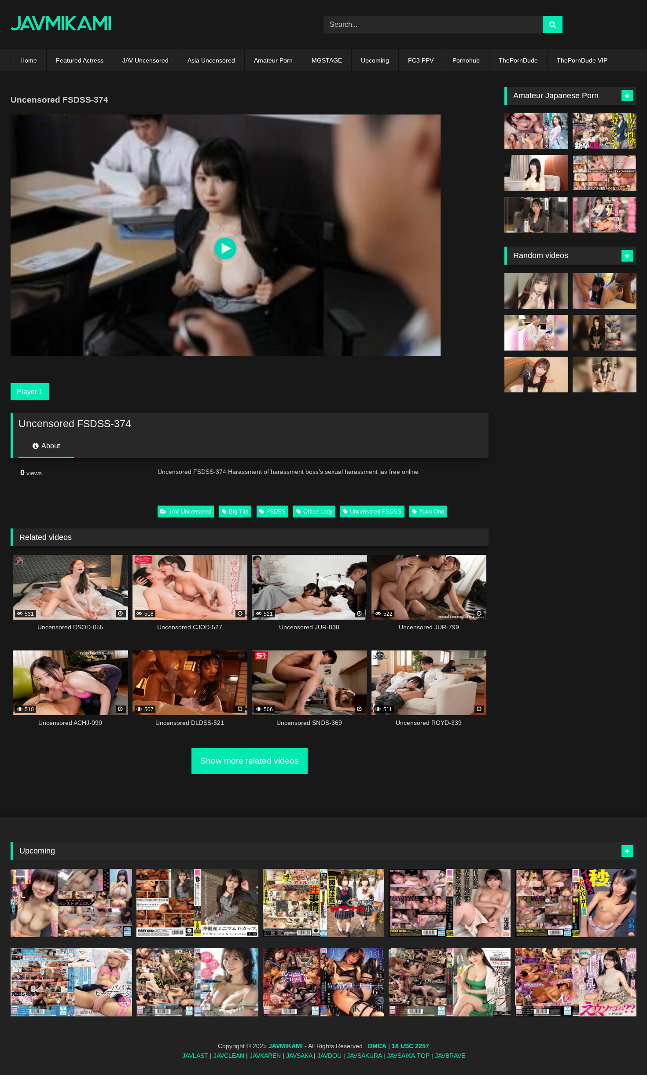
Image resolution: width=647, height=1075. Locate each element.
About (50, 446)
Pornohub (466, 60)
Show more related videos (249, 760)
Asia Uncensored (211, 60)
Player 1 (30, 391)
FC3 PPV (421, 60)
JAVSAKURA (364, 1055)
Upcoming (375, 60)
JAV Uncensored (145, 60)
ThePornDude (518, 60)
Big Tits (239, 511)
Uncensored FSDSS (375, 511)
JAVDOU (329, 1055)
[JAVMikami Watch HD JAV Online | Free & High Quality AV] (61, 24)
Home (28, 60)
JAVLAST (195, 1055)
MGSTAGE (327, 60)
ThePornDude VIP (582, 60)
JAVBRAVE (450, 1055)
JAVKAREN (265, 1055)
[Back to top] (619, 1048)
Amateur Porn (273, 60)
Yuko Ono (431, 511)
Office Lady (318, 511)
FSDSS (276, 511)
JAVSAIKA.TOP (408, 1055)
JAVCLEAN (228, 1055)
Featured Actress (79, 60)
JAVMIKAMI (285, 1045)
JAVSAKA (299, 1055)
